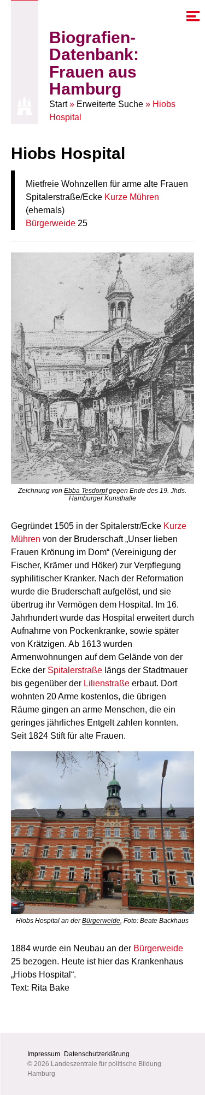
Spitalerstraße (75, 670)
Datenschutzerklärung (97, 1054)
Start (58, 104)
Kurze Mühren (131, 197)
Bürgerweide (50, 223)
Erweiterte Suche (110, 104)
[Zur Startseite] (24, 106)
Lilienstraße (107, 683)
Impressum (43, 1054)
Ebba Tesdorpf (85, 490)
